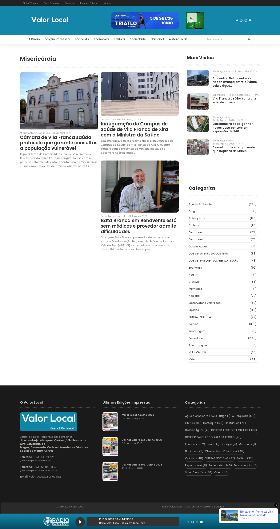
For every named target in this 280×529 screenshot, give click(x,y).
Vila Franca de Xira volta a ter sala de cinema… (235, 100)
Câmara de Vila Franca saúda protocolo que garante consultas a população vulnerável (59, 143)
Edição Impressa (57, 39)
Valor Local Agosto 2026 (138, 415)
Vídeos (107, 3)
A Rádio (34, 39)
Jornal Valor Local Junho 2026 (142, 464)
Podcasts (82, 39)
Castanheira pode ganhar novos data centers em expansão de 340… (233, 127)
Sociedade (138, 39)
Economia (101, 39)
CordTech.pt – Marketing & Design (205, 506)
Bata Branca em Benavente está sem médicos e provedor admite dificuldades (139, 226)
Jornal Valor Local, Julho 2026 (142, 440)
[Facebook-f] (237, 20)
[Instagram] (245, 20)
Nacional (157, 39)
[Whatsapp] (241, 20)
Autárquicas (178, 39)
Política (119, 39)
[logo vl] (50, 20)
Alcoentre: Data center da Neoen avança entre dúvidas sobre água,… (235, 82)
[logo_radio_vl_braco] (56, 521)
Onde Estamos (51, 3)
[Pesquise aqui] (249, 39)
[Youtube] (250, 20)
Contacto (69, 3)
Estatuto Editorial (89, 3)
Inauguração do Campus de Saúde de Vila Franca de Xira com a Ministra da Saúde (134, 129)
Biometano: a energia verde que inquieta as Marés (234, 149)
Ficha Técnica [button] (30, 3)
